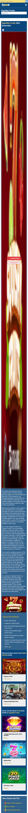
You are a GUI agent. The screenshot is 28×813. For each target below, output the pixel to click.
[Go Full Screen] (3, 30)
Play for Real (15, 258)
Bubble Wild (7, 760)
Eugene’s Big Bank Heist (11, 701)
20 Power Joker (8, 785)
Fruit (10, 646)
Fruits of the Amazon (13, 803)
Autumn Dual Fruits (13, 810)
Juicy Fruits (10, 806)
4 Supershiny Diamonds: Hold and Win (13, 734)
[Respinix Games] (7, 4)
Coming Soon (14, 262)
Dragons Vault (8, 676)
